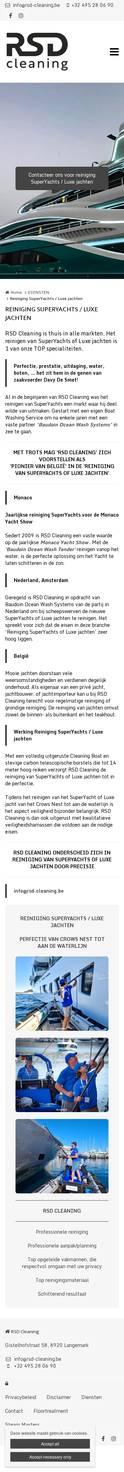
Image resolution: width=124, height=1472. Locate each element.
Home (16, 292)
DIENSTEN (38, 292)
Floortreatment (50, 1411)
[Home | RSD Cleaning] (47, 51)
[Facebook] (10, 15)
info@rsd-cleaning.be (36, 5)
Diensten (91, 1397)
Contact (14, 1411)
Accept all (50, 1444)
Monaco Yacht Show (64, 542)
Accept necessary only (50, 1457)
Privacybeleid (20, 1397)
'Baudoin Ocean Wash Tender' (40, 549)
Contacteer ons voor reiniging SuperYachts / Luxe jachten (62, 178)
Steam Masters (22, 1425)
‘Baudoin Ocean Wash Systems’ (74, 424)
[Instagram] (21, 15)
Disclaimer (58, 1397)
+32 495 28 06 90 (93, 5)
